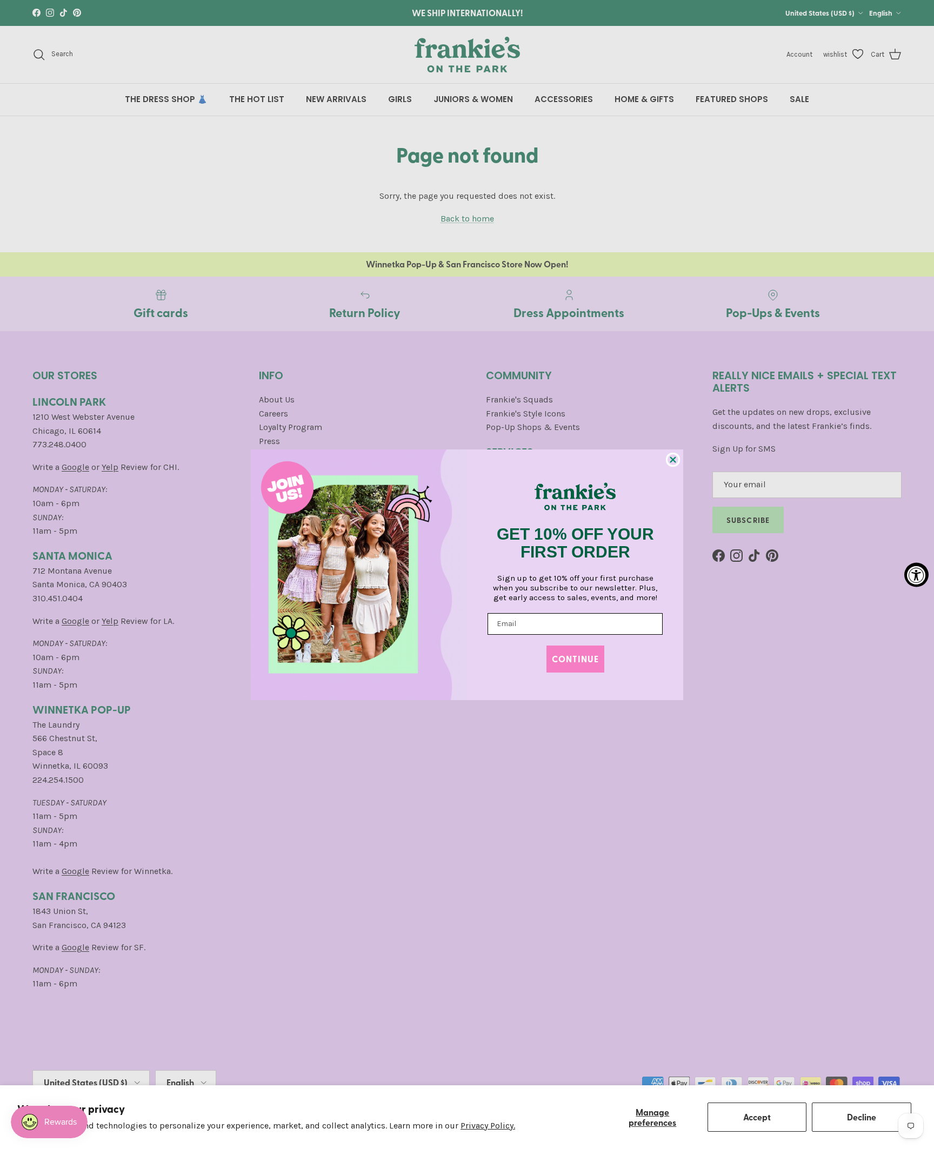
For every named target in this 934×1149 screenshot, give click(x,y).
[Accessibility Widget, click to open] (916, 574)
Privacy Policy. (488, 1125)
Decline (861, 1117)
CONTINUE (575, 659)
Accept (757, 1117)
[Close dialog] (673, 460)
